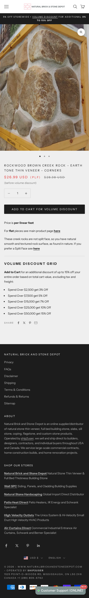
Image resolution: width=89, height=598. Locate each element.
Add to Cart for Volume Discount (45, 209)
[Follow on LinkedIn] (38, 546)
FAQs (7, 369)
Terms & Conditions (17, 390)
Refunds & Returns (16, 396)
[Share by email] (35, 322)
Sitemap (9, 403)
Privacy (8, 362)
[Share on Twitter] (24, 322)
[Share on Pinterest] (30, 322)
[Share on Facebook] (18, 322)
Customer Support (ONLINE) (63, 589)
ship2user (27, 438)
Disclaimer (11, 376)
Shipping (10, 383)
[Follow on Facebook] (6, 546)
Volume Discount (45, 17)
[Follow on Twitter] (17, 546)
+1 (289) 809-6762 (30, 577)
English (55, 557)
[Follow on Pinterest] (28, 546)
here (36, 248)
